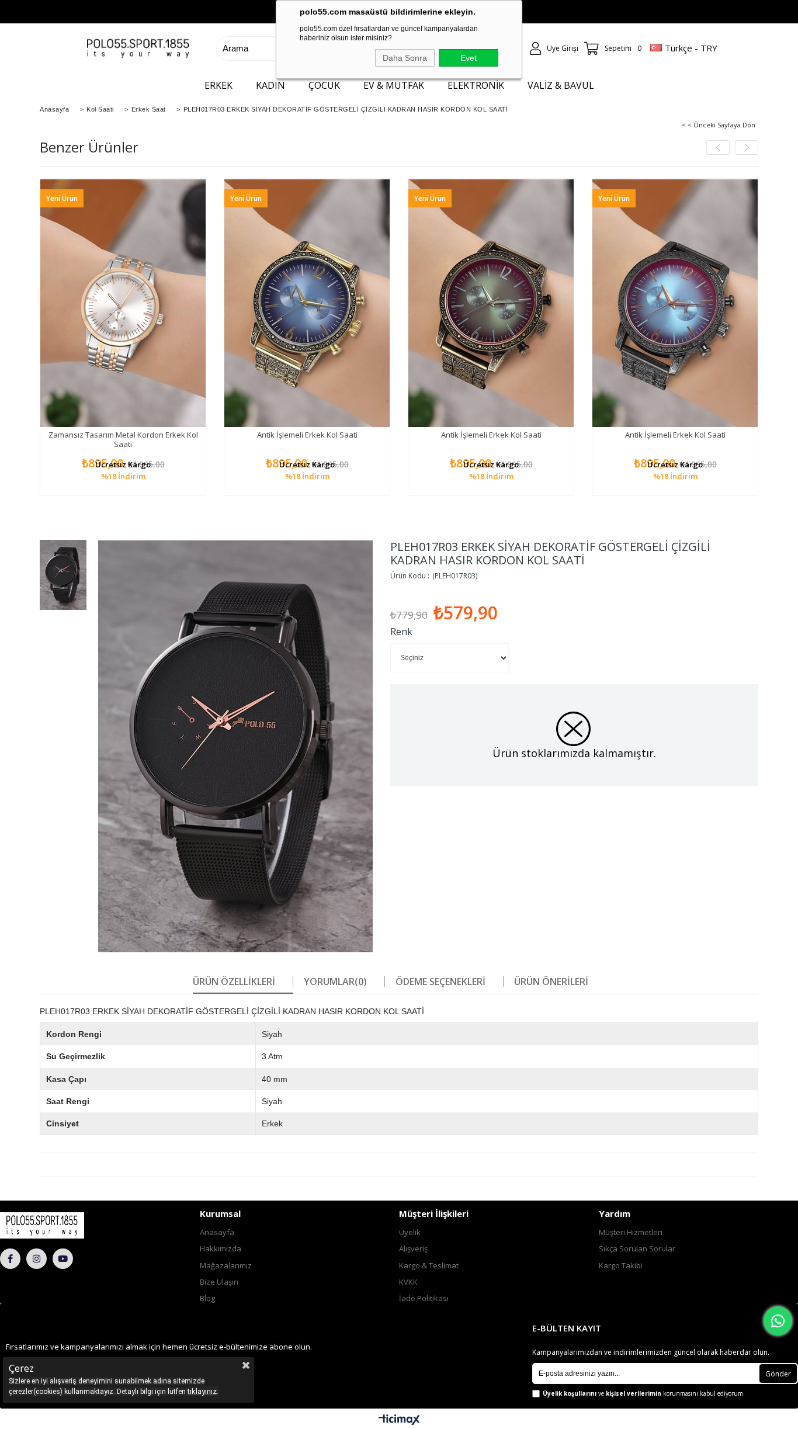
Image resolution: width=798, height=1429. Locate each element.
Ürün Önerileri (551, 981)
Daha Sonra (405, 58)
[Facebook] (10, 1258)
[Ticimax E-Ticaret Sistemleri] (399, 1420)
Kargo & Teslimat (429, 1265)
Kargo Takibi (621, 1265)
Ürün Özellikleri (234, 981)
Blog (207, 1298)
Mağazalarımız (226, 1265)
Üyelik (410, 1232)
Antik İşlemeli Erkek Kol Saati (307, 434)
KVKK (408, 1282)
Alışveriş (413, 1248)
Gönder (778, 1374)
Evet (468, 58)
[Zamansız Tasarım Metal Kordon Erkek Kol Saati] (123, 303)
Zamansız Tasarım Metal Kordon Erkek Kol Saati (123, 439)
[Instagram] (36, 1258)
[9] (65, 1225)
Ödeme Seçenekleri (440, 981)
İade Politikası (424, 1298)
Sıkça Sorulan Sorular (637, 1248)
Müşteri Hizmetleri (630, 1232)
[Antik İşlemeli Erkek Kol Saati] (307, 303)
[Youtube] (63, 1258)
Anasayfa (217, 1232)
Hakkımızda (220, 1248)
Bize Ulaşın (219, 1282)
